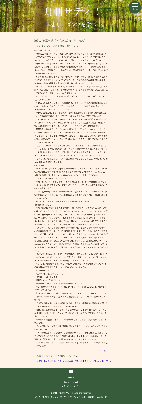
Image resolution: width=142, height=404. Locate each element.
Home (71, 377)
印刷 (71, 371)
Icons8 (75, 381)
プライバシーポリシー (71, 386)
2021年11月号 (105, 351)
